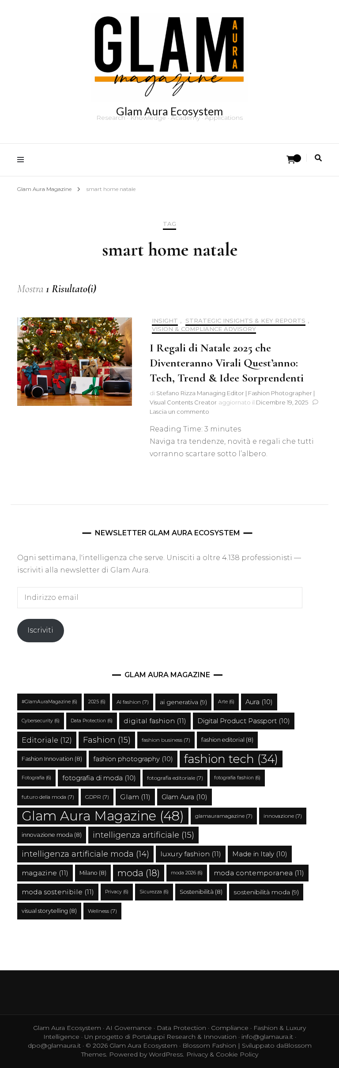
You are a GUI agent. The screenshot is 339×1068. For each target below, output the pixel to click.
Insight (165, 320)
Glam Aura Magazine (103, 816)
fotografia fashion (237, 778)
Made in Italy (259, 854)
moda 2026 (187, 873)
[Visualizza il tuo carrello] (290, 160)
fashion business (166, 740)
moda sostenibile (58, 892)
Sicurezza (154, 892)
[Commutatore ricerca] (318, 158)
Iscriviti (40, 630)
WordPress (166, 1054)
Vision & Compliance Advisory (204, 329)
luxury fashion (190, 854)
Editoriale (47, 740)
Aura (259, 702)
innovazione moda (52, 835)
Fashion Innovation (52, 758)
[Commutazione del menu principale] (22, 160)
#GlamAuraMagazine (49, 702)
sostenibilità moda (266, 892)
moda (138, 872)
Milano (92, 873)
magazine (45, 873)
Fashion (107, 740)
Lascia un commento (179, 411)
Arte (226, 702)
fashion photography (133, 759)
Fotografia (36, 778)
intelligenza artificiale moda (85, 854)
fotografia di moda (99, 778)
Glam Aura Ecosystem (169, 111)
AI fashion (133, 702)
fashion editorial (227, 739)
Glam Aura (184, 797)
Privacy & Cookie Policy (222, 1054)
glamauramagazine (223, 816)
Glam (135, 797)
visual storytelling (49, 911)
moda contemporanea (259, 873)
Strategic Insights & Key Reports (245, 320)
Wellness (102, 911)
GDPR (97, 797)
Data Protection (92, 721)
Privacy (116, 892)
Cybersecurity (41, 721)
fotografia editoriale (175, 778)
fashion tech (231, 759)
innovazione (283, 816)
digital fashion (155, 721)
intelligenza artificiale (143, 835)
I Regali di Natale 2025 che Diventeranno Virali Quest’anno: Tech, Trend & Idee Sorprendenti (227, 363)
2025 (96, 702)
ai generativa (183, 702)
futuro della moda (48, 797)
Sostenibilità (201, 892)
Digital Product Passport (243, 721)
